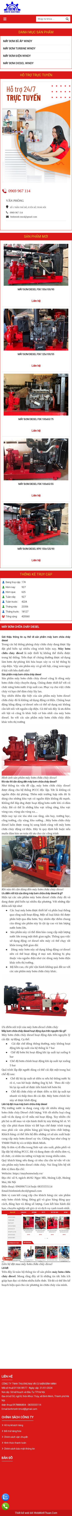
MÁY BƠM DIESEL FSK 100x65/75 (36, 419)
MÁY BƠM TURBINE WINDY (19, 48)
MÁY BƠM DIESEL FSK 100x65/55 (36, 484)
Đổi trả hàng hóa (12, 1431)
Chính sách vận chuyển (16, 1437)
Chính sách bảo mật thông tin (19, 1448)
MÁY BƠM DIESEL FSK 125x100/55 (36, 354)
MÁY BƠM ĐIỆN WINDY (17, 55)
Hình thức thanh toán (15, 1442)
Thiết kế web (22, 1512)
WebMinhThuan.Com (45, 1512)
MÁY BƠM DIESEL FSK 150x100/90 (36, 289)
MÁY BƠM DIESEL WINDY (18, 63)
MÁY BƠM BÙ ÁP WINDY (17, 41)
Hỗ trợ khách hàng (13, 1425)
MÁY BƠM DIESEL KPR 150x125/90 (36, 548)
